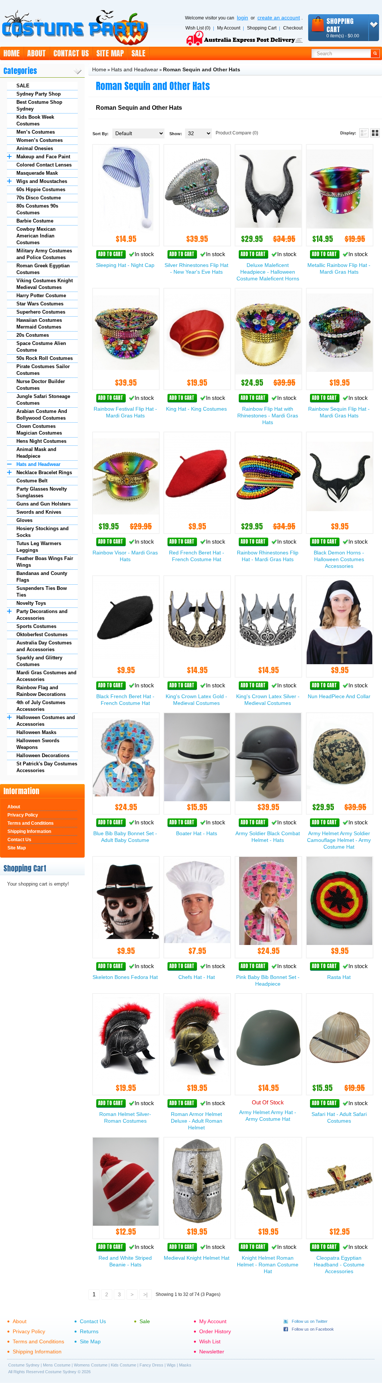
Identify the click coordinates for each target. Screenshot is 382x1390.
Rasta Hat (339, 977)
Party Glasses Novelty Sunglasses (41, 492)
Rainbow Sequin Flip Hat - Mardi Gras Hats (339, 412)
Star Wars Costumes (39, 304)
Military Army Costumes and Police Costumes (44, 254)
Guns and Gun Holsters (43, 504)
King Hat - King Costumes (196, 409)
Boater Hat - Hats (196, 833)
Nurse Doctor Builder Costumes (40, 385)
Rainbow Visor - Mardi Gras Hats (125, 556)
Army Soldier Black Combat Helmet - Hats (267, 836)
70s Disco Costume (38, 197)
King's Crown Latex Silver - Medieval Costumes (268, 699)
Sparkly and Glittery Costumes (39, 661)
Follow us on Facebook (313, 1329)
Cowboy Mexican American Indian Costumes (36, 235)
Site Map (110, 53)
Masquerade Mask (37, 173)
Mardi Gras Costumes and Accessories (46, 676)
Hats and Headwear (38, 464)
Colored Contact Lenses (44, 165)
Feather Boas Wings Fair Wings (44, 562)
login (242, 18)
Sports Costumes (36, 626)
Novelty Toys (31, 603)
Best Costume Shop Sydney (39, 105)
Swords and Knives (38, 512)
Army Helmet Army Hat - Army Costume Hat (267, 1115)
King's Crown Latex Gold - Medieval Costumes (196, 699)
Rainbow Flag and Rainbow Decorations (41, 691)
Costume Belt (31, 480)
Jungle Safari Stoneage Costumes (43, 400)
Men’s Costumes (35, 132)
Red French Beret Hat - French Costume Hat (196, 556)
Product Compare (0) (237, 133)
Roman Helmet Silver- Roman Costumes (125, 1117)
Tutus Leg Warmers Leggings (38, 547)
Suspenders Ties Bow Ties (41, 591)
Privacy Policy (22, 815)
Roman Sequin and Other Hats (201, 69)
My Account (228, 28)
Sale (138, 53)
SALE (22, 85)
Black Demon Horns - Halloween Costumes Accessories (339, 559)
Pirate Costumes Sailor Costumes (43, 370)
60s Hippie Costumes (40, 189)
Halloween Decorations (42, 755)
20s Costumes (32, 335)
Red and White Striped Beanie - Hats (125, 1261)
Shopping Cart (261, 28)
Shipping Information (29, 831)
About (36, 53)
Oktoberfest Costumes (42, 634)
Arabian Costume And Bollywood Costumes (41, 414)
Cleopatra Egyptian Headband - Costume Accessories (339, 1264)
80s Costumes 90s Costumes (37, 209)
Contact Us (71, 53)
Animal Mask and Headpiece (36, 453)
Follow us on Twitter (310, 1321)
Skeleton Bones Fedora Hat (125, 977)
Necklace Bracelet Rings (44, 472)
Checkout (293, 28)
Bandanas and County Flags (41, 576)
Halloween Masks (36, 732)
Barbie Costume (34, 221)
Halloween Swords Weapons (37, 744)
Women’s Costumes (39, 140)
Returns (89, 1331)
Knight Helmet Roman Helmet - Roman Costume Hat (267, 1264)
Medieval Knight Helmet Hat (196, 1258)
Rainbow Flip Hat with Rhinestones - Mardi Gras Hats (267, 415)
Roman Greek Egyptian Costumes (43, 269)
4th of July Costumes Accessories (40, 706)
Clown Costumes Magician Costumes (39, 429)
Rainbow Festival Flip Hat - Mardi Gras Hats (125, 412)
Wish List (209, 1341)
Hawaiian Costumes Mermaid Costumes (39, 323)
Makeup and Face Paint (43, 156)
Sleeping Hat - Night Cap (125, 265)
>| (145, 1294)
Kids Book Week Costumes (35, 120)
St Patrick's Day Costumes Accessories (46, 767)
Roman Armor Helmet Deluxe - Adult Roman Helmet (196, 1121)
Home (11, 53)
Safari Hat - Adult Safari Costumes (339, 1117)
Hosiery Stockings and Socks (42, 532)
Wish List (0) (197, 28)
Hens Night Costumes (41, 441)
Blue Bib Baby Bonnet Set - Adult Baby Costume (125, 836)
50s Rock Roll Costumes (44, 358)
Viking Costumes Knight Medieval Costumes (44, 284)
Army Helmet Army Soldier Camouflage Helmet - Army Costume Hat (339, 840)
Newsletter (211, 1352)
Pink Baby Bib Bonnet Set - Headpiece (268, 980)
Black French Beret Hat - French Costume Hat (125, 699)
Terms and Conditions (30, 823)
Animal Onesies (34, 148)
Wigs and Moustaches (41, 181)
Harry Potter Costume (41, 295)
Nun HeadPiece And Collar (339, 696)
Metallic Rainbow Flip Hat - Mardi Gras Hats (338, 268)
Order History (215, 1331)
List (364, 132)
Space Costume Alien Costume (41, 346)
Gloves (24, 520)
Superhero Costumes (40, 312)
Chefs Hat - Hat (196, 977)
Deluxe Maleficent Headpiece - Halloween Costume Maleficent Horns (268, 272)
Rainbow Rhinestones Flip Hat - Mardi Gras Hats (267, 556)
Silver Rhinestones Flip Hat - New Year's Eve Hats (196, 268)
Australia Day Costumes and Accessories (44, 646)
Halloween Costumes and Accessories (45, 721)
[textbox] (341, 53)
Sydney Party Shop (38, 94)
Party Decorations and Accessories (42, 615)
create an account (278, 18)
